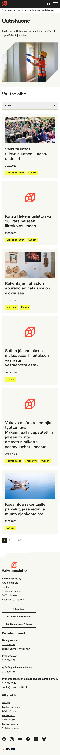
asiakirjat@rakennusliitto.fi (16, 649)
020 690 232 (8, 660)
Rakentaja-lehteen (18, 35)
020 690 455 (8, 672)
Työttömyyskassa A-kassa (19, 624)
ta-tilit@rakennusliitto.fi (14, 687)
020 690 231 (8, 645)
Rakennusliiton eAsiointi (19, 617)
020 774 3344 (9, 683)
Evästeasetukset (11, 728)
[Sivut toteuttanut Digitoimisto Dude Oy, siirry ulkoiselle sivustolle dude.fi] (8, 750)
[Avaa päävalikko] (55, 4)
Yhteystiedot (19, 609)
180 (19, 540)
